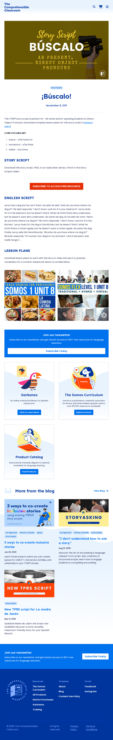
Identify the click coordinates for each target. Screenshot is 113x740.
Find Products (29, 471)
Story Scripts (56, 88)
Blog (61, 691)
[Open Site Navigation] (107, 6)
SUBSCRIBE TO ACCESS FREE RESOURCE (56, 186)
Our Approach (11, 532)
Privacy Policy (74, 728)
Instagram (91, 691)
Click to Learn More (29, 412)
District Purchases (43, 699)
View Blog (99, 490)
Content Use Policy (69, 696)
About (62, 686)
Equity (39, 532)
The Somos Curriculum (39, 688)
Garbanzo (38, 704)
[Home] (16, 7)
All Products (39, 694)
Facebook (90, 686)
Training (37, 709)
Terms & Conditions (91, 728)
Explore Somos (83, 412)
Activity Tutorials (27, 532)
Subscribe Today (56, 351)
